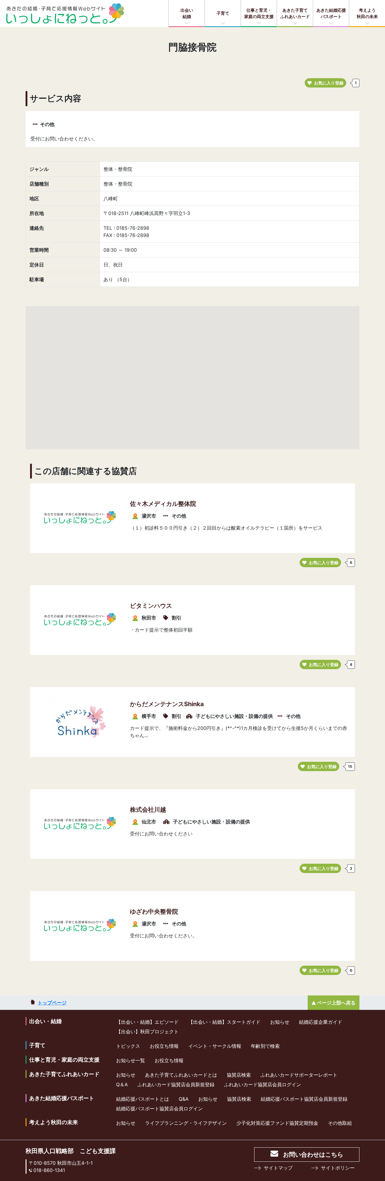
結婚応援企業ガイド (320, 1022)
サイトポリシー (338, 1168)
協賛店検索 (239, 1075)
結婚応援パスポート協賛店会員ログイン (159, 1109)
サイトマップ (278, 1168)
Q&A (184, 1099)
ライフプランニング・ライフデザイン (186, 1123)
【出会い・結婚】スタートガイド (224, 1022)
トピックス (128, 1046)
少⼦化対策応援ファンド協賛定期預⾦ (277, 1123)
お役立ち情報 (164, 1046)
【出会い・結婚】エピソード (147, 1022)
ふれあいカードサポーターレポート (298, 1075)
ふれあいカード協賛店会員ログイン (262, 1084)
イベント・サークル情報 (214, 1046)
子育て (223, 13)
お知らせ (279, 1022)
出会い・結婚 (45, 1021)
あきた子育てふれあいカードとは (181, 1075)
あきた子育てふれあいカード (295, 13)
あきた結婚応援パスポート (331, 13)
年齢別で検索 (265, 1046)
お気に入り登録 (328, 82)
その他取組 (340, 1123)
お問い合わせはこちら (313, 1154)
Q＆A (122, 1084)
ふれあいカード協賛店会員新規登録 (175, 1084)
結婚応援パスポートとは (142, 1099)
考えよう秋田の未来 (367, 13)
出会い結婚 (186, 13)
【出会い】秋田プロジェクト (147, 1032)
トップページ (52, 1003)
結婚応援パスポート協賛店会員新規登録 (304, 1099)
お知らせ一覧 (130, 1060)
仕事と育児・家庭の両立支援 (259, 13)
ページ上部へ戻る (336, 1003)
